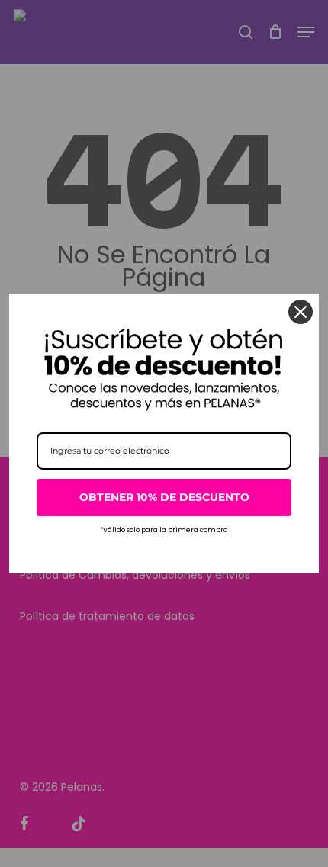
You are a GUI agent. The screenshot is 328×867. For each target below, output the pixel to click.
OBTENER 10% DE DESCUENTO (164, 497)
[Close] (300, 312)
